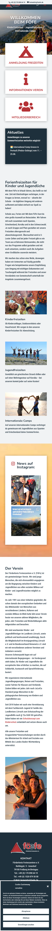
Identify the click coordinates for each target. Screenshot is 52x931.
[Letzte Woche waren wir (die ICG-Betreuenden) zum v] (26, 521)
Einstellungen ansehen (26, 925)
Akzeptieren (26, 911)
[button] (48, 886)
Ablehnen (26, 918)
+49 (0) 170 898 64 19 (28, 873)
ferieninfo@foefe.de (29, 880)
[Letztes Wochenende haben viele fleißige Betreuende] (26, 490)
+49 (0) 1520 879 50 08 (28, 876)
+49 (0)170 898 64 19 (18, 2)
